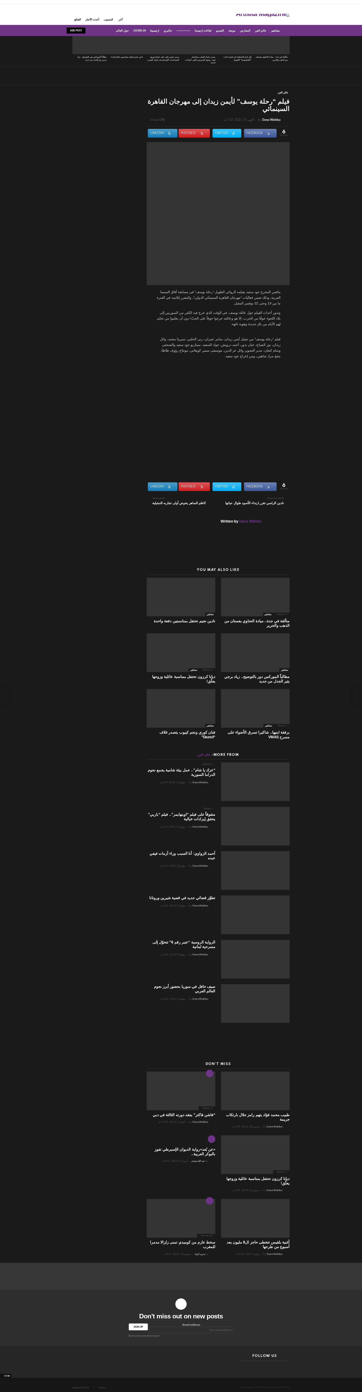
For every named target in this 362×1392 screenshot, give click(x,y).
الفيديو (220, 30)
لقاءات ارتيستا (203, 30)
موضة (232, 30)
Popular (209, 1201)
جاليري (168, 30)
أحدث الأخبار (92, 19)
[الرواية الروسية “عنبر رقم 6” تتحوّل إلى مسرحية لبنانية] (255, 959)
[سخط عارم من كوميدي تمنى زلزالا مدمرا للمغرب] (181, 1218)
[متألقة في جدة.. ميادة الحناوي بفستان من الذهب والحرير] (271, 45)
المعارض (245, 30)
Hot (209, 1073)
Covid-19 (139, 30)
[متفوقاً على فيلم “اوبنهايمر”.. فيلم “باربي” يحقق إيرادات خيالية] (255, 826)
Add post (76, 30)
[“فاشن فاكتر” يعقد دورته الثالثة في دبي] (181, 1091)
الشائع (77, 19)
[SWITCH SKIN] (106, 30)
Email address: (191, 1325)
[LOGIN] (93, 30)
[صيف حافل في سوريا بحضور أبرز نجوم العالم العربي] (255, 1003)
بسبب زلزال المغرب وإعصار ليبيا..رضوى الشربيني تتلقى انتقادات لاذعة (200, 60)
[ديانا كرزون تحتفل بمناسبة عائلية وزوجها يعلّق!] (181, 652)
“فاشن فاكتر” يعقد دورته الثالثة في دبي (184, 1115)
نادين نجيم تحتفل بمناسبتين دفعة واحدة (127, 57)
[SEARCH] (99, 30)
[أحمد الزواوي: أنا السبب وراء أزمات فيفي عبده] (255, 870)
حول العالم (122, 30)
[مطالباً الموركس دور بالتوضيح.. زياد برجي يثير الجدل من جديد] (90, 45)
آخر (121, 19)
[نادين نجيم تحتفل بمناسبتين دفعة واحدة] (127, 45)
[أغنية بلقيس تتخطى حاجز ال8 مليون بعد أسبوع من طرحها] (255, 1218)
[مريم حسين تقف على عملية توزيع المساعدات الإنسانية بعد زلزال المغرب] (163, 45)
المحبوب (108, 19)
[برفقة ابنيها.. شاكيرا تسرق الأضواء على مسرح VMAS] (255, 708)
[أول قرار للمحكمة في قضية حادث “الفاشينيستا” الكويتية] (235, 45)
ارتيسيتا (154, 30)
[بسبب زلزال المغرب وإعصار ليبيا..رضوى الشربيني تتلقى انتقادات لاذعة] (199, 45)
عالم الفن (260, 30)
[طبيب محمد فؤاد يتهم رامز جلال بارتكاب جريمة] (255, 1091)
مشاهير (275, 30)
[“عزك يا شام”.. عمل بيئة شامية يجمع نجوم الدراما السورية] (255, 781)
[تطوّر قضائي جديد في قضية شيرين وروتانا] (255, 914)
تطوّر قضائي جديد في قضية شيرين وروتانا (182, 898)
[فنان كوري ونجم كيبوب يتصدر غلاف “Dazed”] (181, 708)
